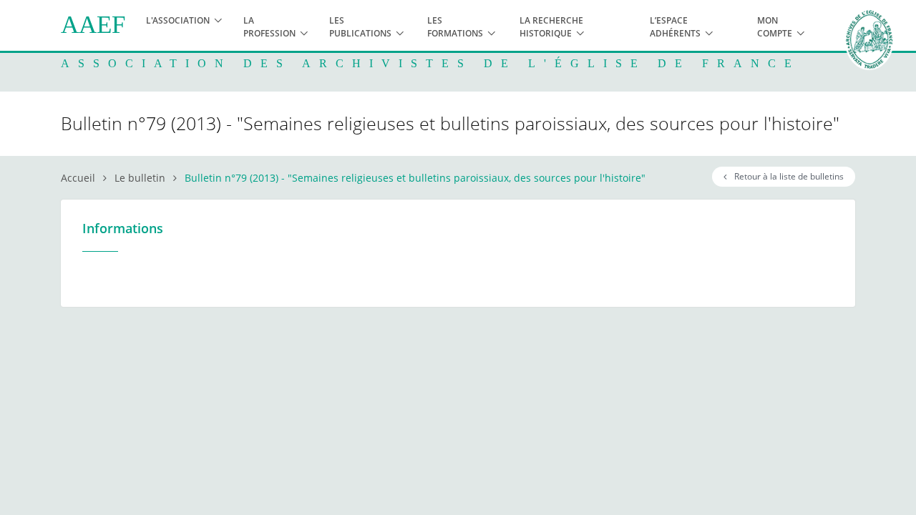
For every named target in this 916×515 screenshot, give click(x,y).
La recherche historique (551, 26)
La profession (269, 26)
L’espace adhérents (675, 26)
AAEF (93, 25)
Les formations (455, 26)
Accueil (78, 178)
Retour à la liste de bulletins (787, 176)
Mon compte (774, 26)
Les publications (360, 26)
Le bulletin (139, 178)
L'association (178, 20)
